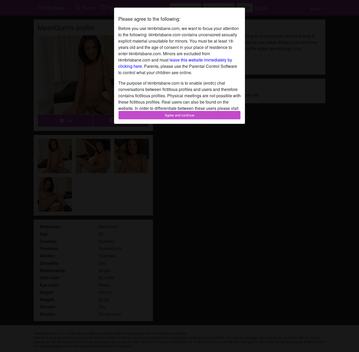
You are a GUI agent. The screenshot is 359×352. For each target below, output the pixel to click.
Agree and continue (179, 115)
